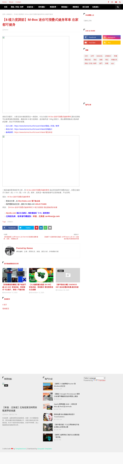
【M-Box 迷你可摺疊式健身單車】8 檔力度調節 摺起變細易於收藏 (32, 207)
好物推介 (9, 14)
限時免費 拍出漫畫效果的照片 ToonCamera (64, 415)
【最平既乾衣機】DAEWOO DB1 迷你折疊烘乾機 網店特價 (67, 285)
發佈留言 (5, 308)
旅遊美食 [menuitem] (30, 7)
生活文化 (99, 56)
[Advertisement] (41, 330)
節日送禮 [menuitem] (86, 7)
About (11, 2)
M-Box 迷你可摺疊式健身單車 (59, 116)
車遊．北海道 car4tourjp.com (46, 216)
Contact (18, 2)
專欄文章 (114, 60)
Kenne (6, 30)
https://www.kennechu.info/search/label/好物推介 (33, 129)
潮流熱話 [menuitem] (64, 7)
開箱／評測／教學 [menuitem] (17, 7)
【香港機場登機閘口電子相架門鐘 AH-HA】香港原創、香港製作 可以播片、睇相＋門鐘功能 (14, 287)
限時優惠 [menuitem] (41, 7)
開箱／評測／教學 (90, 63)
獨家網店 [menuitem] (76, 7)
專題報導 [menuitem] (53, 7)
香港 (95, 60)
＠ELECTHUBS (40, 204)
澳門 (100, 63)
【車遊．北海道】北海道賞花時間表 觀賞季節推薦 (19, 409)
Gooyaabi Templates (44, 449)
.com (14, 213)
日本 (86, 56)
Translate (101, 380)
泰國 (100, 60)
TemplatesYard (20, 449)
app (112, 63)
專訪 (106, 60)
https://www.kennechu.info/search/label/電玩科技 (33, 132)
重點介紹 (88, 60)
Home (4, 2)
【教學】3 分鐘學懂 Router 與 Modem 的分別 (65, 385)
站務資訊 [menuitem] (95, 7)
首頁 (3, 14)
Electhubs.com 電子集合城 (29, 201)
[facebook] (108, 2)
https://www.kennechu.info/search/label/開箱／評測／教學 (36, 126)
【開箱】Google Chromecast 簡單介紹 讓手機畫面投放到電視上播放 (67, 395)
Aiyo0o (9, 213)
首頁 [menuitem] (5, 7)
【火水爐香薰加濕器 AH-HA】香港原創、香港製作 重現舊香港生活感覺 (41, 287)
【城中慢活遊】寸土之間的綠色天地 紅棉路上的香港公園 (66, 425)
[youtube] (116, 2)
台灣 (92, 56)
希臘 (115, 56)
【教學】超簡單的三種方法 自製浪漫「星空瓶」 (66, 436)
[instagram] (112, 2)
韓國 (106, 63)
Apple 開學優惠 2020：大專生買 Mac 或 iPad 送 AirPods (65, 405)
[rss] (120, 2)
